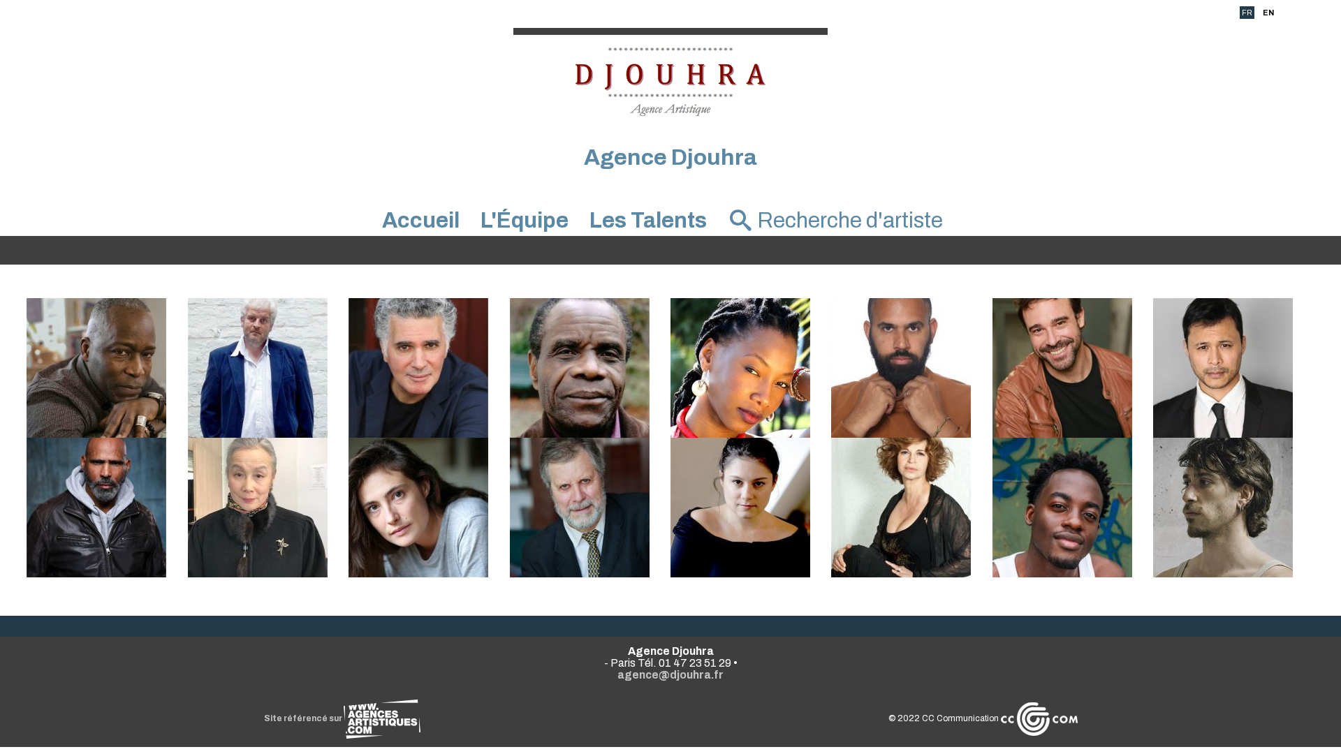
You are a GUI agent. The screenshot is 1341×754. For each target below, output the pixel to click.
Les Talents (648, 220)
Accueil (421, 220)
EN (1268, 12)
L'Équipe (525, 220)
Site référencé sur (304, 718)
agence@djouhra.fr (670, 675)
